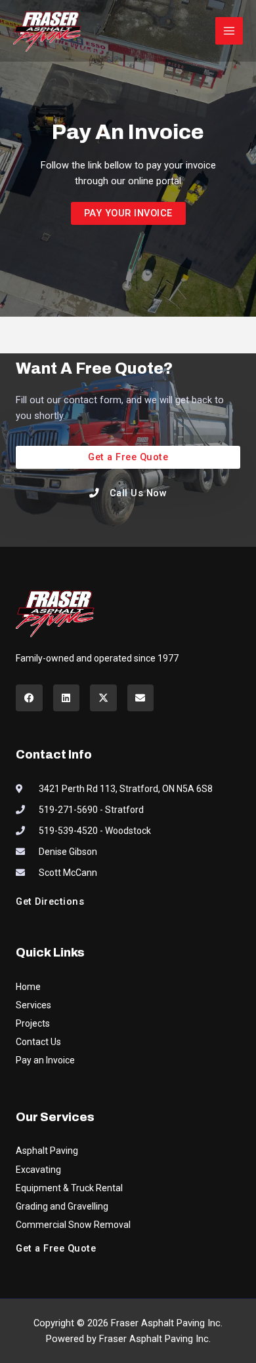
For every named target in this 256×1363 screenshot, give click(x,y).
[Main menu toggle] (229, 31)
